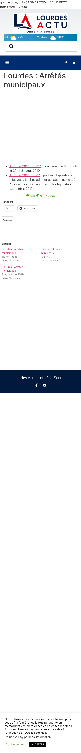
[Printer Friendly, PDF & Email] (40, 196)
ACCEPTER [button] (37, 744)
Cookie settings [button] (16, 744)
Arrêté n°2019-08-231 (24, 175)
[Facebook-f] (36, 385)
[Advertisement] (40, 127)
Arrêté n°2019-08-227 (25, 166)
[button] (7, 63)
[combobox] (41, 46)
